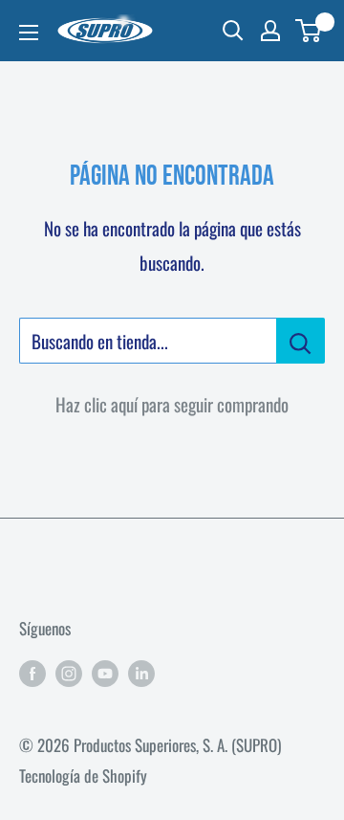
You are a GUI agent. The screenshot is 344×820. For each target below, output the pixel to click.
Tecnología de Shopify (83, 775)
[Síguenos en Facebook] (32, 671)
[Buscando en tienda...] (300, 341)
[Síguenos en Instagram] (68, 671)
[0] (309, 30)
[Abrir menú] (28, 32)
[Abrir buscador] (233, 30)
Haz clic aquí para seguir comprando (172, 403)
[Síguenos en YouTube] (105, 671)
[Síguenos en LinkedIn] (141, 671)
